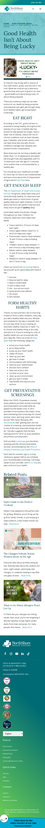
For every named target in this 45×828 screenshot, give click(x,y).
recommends (9, 422)
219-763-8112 (8, 665)
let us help (32, 462)
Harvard (26, 267)
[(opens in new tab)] (7, 709)
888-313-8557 (21, 665)
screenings (20, 441)
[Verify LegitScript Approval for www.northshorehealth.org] (7, 728)
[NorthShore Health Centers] (13, 9)
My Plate (21, 180)
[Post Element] (22, 501)
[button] (33, 9)
